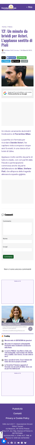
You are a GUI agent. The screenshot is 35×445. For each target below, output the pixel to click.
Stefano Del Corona (11, 50)
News (10, 27)
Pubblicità (17, 408)
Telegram (7, 61)
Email (25, 61)
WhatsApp (22, 57)
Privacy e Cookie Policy (17, 418)
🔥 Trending (5, 336)
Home (4, 27)
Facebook (12, 57)
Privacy (1, 435)
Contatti (17, 413)
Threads (16, 61)
